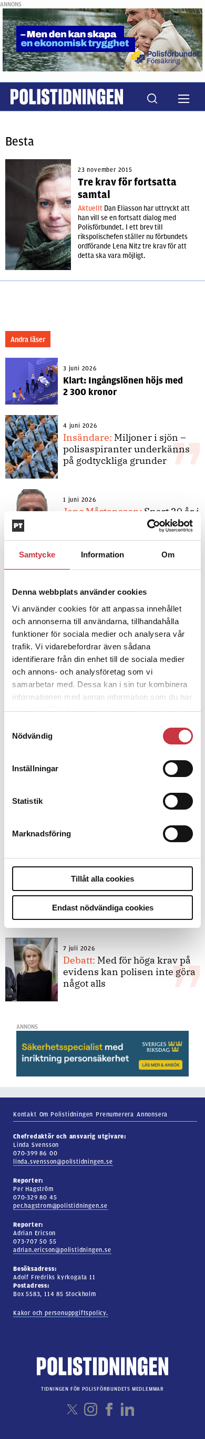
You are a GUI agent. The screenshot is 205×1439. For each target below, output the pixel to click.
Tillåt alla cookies (102, 878)
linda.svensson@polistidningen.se (63, 1161)
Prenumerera (115, 1114)
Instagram (90, 1409)
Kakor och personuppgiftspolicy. (60, 1313)
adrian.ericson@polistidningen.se (62, 1250)
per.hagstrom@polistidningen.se (60, 1205)
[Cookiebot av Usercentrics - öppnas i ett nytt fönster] (147, 526)
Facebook (109, 1409)
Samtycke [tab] (37, 554)
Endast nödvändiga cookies (102, 907)
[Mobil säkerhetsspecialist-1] (102, 1053)
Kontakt (25, 1114)
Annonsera (152, 1114)
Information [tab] (102, 554)
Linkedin (127, 1409)
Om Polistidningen (66, 1114)
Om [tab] (168, 554)
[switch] (178, 768)
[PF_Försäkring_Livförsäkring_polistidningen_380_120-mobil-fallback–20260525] (102, 39)
